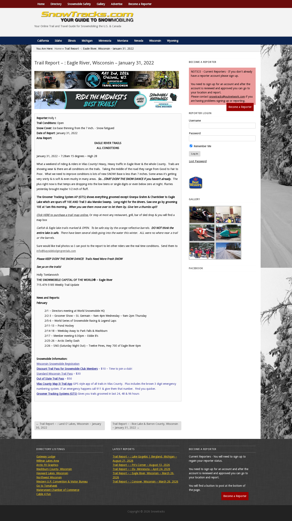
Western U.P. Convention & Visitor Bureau (62, 481)
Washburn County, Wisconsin (54, 469)
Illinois (72, 40)
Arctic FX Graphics (47, 464)
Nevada (138, 40)
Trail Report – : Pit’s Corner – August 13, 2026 (141, 464)
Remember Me (202, 146)
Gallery (101, 4)
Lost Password (198, 161)
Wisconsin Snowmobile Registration (58, 363)
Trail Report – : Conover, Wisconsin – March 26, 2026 (145, 481)
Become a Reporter (140, 4)
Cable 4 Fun (43, 494)
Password (195, 133)
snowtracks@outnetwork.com (227, 96)
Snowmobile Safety (79, 4)
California (43, 40)
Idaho (58, 40)
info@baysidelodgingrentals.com (56, 250)
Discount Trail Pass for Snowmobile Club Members (67, 368)
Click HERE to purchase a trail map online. (63, 215)
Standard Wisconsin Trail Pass (55, 373)
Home (40, 4)
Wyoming (172, 40)
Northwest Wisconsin (49, 477)
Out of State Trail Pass (50, 378)
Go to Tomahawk (46, 485)
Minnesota (105, 40)
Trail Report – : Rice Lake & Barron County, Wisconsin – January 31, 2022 (145, 425)
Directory (56, 4)
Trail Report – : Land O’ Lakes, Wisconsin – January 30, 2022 (68, 425)
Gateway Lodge (45, 456)
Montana (122, 40)
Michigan (87, 40)
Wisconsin (155, 40)
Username (195, 120)
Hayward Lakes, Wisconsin (52, 473)
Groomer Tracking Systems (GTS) (57, 393)
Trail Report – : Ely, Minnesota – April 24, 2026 (141, 469)
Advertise (116, 4)
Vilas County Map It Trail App (54, 383)
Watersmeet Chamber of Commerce (57, 489)
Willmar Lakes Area (47, 460)
